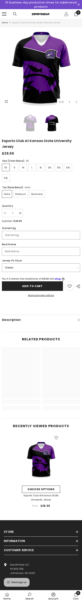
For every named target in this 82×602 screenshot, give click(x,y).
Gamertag (9, 228)
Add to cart (32, 286)
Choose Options (41, 489)
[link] (21, 402)
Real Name (9, 244)
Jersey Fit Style (12, 260)
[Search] (15, 14)
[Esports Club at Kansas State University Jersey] (41, 459)
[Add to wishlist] (69, 286)
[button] (69, 102)
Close (78, 4)
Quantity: (8, 206)
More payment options (41, 295)
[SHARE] (77, 286)
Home (5, 22)
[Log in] (66, 14)
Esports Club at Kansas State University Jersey (41, 497)
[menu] (4, 14)
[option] (41, 66)
